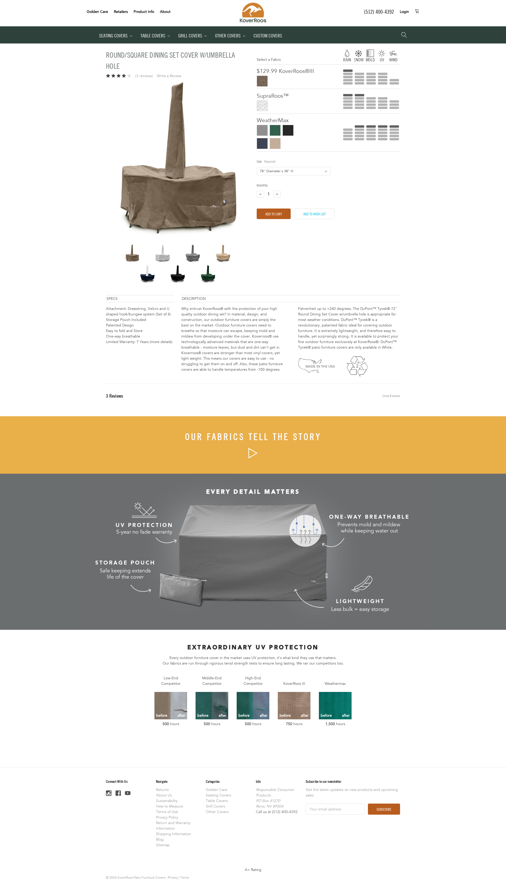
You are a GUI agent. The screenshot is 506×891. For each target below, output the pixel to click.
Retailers (121, 11)
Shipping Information (173, 834)
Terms (184, 877)
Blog (160, 839)
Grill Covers (190, 35)
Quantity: (262, 185)
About (165, 11)
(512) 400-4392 (379, 11)
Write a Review (169, 76)
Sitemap (163, 845)
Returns (162, 790)
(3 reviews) (144, 76)
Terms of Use (167, 812)
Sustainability (167, 801)
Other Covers (228, 35)
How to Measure (169, 806)
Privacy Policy (167, 817)
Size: (266, 161)
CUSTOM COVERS (268, 35)
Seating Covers (114, 35)
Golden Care (97, 11)
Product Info (144, 11)
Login (404, 11)
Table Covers (153, 35)
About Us (164, 795)
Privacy (173, 877)
